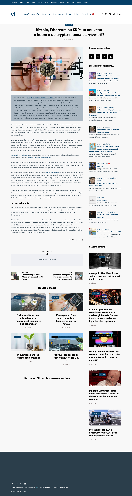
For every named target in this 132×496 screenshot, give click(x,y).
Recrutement (64, 487)
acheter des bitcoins (52, 173)
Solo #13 (100, 166)
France (21, 2)
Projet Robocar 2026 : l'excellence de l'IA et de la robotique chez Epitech (103, 432)
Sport (33, 2)
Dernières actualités (31, 14)
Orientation (96, 413)
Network (100, 181)
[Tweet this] (82, 240)
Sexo (68, 2)
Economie (69, 25)
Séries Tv (107, 144)
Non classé (100, 198)
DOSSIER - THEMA (103, 178)
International (14, 2)
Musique (107, 127)
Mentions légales (45, 487)
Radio (76, 14)
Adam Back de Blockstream (20, 155)
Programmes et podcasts (62, 14)
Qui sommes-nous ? (17, 487)
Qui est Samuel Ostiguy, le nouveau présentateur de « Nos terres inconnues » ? (105, 112)
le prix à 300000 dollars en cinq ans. (39, 158)
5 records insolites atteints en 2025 (109, 232)
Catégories (46, 14)
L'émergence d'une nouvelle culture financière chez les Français (66, 319)
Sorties (46, 2)
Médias (106, 90)
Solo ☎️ (107, 164)
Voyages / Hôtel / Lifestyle (57, 2)
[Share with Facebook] (80, 240)
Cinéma (102, 257)
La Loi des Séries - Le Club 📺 (102, 335)
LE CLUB (115, 335)
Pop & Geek (108, 73)
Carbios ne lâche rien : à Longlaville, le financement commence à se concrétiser (28, 319)
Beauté (79, 2)
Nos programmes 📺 (31, 487)
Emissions (100, 164)
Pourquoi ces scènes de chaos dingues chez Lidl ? (66, 358)
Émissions (86, 2)
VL (47, 254)
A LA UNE (54, 337)
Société (75, 337)
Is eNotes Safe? (102, 200)
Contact (55, 487)
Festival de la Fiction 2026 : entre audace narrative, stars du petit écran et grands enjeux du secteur (104, 149)
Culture (27, 2)
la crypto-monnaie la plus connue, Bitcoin (40, 98)
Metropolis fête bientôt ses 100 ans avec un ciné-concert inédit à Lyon (104, 276)
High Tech (40, 2)
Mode (73, 2)
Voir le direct (88, 14)
